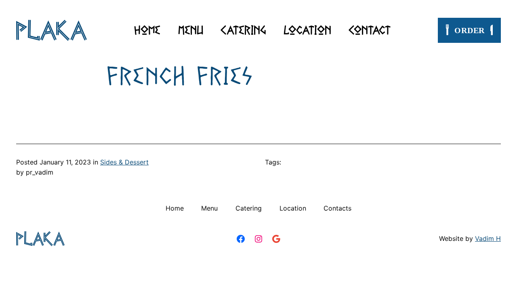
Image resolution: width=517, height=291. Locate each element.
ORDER (469, 30)
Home (147, 29)
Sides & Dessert (124, 162)
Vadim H (488, 238)
